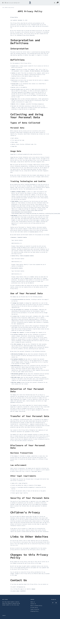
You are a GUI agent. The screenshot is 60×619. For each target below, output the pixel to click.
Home (3, 7)
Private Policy (34, 607)
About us (33, 601)
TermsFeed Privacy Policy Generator (26, 35)
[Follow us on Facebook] (52, 602)
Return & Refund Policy (36, 605)
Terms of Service (35, 609)
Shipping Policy (34, 611)
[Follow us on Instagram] (56, 602)
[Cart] (57, 2)
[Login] (54, 2)
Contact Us (33, 603)
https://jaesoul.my (39, 104)
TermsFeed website (33, 231)
